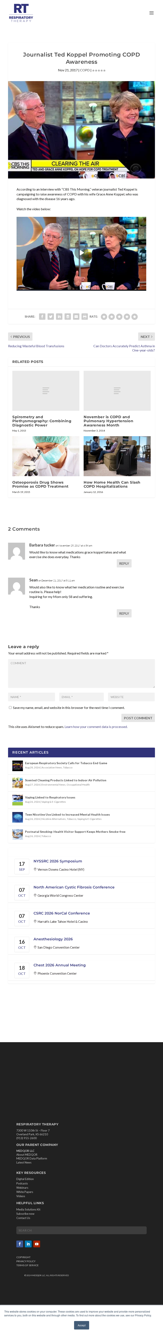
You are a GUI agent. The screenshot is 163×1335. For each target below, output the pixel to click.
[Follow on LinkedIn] (28, 1244)
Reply (124, 563)
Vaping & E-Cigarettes (54, 801)
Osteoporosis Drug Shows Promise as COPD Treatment (40, 484)
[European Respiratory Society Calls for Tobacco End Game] (17, 766)
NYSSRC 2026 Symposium (58, 861)
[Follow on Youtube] (36, 1244)
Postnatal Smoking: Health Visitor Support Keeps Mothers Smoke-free (75, 831)
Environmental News (54, 784)
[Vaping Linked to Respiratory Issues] (17, 800)
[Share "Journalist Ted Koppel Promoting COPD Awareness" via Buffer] (67, 316)
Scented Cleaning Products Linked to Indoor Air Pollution (65, 780)
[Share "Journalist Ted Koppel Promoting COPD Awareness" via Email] (76, 316)
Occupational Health (78, 784)
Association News (52, 767)
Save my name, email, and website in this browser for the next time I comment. (69, 708)
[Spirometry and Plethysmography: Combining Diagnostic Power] (45, 391)
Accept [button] (82, 1325)
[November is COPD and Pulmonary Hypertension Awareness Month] (117, 391)
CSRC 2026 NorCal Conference (62, 913)
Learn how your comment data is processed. (96, 727)
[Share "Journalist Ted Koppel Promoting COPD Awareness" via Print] (84, 316)
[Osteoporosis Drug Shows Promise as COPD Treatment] (45, 456)
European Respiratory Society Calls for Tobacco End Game (66, 763)
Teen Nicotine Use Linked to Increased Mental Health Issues (67, 814)
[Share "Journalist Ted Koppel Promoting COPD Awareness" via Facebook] (42, 316)
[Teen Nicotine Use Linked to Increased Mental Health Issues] (17, 817)
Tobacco (67, 767)
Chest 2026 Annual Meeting (60, 965)
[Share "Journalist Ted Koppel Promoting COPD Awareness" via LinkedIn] (59, 316)
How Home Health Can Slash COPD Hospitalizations (112, 484)
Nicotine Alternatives (54, 818)
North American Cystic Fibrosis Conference (74, 887)
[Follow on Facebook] (19, 1244)
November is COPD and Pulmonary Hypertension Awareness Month (108, 421)
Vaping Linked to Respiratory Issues (50, 797)
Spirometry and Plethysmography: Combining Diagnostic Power (41, 421)
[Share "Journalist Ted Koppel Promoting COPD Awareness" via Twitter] (50, 316)
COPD (85, 70)
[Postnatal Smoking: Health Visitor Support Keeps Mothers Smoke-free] (17, 834)
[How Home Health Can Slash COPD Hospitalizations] (117, 456)
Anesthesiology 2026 (53, 939)
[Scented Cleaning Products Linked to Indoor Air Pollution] (17, 783)
